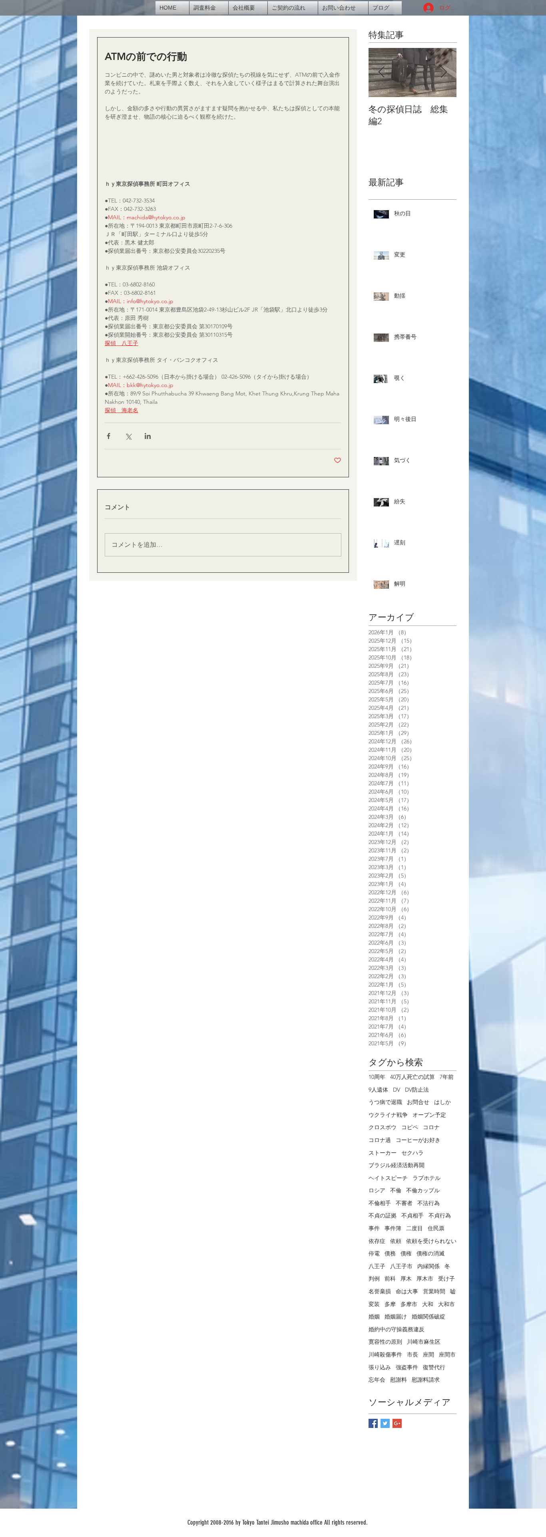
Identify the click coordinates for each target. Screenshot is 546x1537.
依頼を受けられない (431, 1241)
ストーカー (383, 1152)
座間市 (447, 1354)
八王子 (377, 1266)
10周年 (377, 1076)
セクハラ (412, 1152)
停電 (374, 1253)
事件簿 (393, 1228)
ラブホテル (426, 1178)
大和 (427, 1304)
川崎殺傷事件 (385, 1354)
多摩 (390, 1304)
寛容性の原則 (385, 1341)
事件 (374, 1228)
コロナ (431, 1127)
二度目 (414, 1228)
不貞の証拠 (383, 1215)
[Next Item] (443, 72)
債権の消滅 (430, 1253)
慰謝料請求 (426, 1379)
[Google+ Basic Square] (397, 1423)
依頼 (395, 1241)
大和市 (446, 1304)
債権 (406, 1253)
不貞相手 (412, 1215)
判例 (374, 1278)
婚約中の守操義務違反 (396, 1329)
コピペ (409, 1127)
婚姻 (374, 1316)
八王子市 (401, 1266)
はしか (442, 1102)
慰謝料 (398, 1379)
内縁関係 (428, 1266)
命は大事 (407, 1291)
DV (396, 1089)
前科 (390, 1278)
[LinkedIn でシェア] (147, 436)
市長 (412, 1354)
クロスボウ (383, 1127)
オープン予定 (429, 1114)
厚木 (406, 1278)
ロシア (377, 1190)
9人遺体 (378, 1089)
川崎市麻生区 (423, 1341)
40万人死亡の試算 (412, 1076)
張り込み (380, 1367)
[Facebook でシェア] (108, 436)
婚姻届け (396, 1316)
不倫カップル (423, 1190)
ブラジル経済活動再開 (396, 1165)
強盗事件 (407, 1367)
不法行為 (428, 1203)
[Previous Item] (381, 72)
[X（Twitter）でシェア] (128, 436)
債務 (390, 1253)
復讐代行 (434, 1367)
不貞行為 (439, 1215)
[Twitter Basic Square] (385, 1423)
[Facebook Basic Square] (373, 1423)
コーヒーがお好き (418, 1140)
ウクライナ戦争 (388, 1114)
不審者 (404, 1203)
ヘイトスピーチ (388, 1178)
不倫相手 (380, 1203)
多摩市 (409, 1304)
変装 (374, 1304)
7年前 (447, 1076)
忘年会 (377, 1379)
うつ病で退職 (385, 1102)
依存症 (377, 1241)
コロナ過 (380, 1140)
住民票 (436, 1228)
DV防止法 (417, 1089)
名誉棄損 (380, 1291)
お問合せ (418, 1102)
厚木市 (424, 1278)
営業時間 (434, 1291)
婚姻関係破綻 (428, 1316)
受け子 (446, 1278)
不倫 (395, 1190)
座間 (428, 1354)
